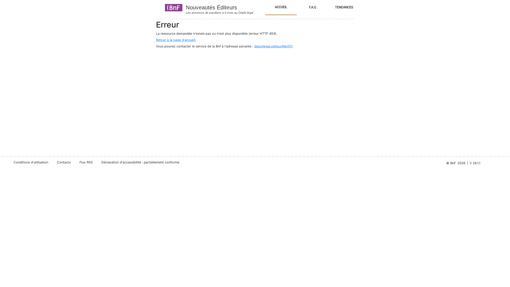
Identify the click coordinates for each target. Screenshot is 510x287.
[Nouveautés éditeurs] (223, 7)
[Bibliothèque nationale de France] (172, 7)
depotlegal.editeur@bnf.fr (273, 46)
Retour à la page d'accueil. (176, 40)
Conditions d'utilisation (31, 162)
